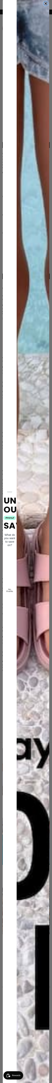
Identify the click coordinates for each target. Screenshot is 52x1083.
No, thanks (9, 590)
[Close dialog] (45, 3)
